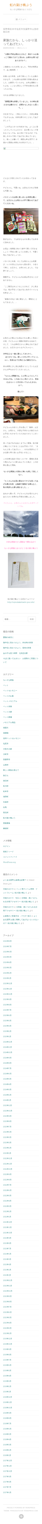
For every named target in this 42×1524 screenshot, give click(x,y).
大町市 (5, 754)
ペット (5, 685)
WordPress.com (31, 1511)
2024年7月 (7, 1068)
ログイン (6, 846)
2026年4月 (7, 962)
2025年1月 (7, 1036)
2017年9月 (7, 1476)
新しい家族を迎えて (11, 770)
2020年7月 (7, 1307)
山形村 (5, 765)
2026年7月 (7, 946)
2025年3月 (7, 1026)
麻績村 (5, 828)
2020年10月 (7, 1291)
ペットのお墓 (8, 696)
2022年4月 (7, 1201)
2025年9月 (7, 999)
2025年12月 (7, 983)
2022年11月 (7, 1164)
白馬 (5, 807)
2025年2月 (7, 1031)
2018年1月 (7, 1455)
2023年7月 (7, 1126)
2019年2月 (7, 1386)
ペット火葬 (7, 712)
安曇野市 (6, 759)
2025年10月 (7, 994)
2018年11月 (7, 1402)
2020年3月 (7, 1328)
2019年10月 (7, 1344)
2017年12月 (7, 1460)
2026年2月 (7, 973)
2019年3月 (7, 1381)
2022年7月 (7, 1185)
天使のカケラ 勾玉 (11, 898)
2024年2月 (7, 1095)
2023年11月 (7, 1105)
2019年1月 (7, 1391)
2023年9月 (7, 1116)
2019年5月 (7, 1370)
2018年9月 (7, 1413)
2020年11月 (7, 1285)
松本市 (5, 791)
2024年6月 (7, 1073)
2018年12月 (7, 1397)
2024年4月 (7, 1084)
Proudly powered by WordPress (21, 1508)
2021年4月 (7, 1264)
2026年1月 (7, 978)
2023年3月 (7, 1142)
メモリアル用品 (9, 722)
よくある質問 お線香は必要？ (14, 880)
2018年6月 (7, 1429)
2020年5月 (7, 1317)
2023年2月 (7, 1148)
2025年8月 (7, 1004)
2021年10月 (7, 1232)
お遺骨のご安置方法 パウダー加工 (17, 916)
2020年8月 (7, 1301)
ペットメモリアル (10, 701)
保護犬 (5, 727)
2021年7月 (7, 1248)
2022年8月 (7, 1179)
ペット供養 (7, 706)
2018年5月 (7, 1434)
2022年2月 (7, 1211)
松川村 (5, 786)
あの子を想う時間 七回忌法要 (15, 653)
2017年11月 (7, 1466)
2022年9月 (7, 1174)
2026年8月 (7, 941)
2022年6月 (7, 1190)
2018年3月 (7, 1444)
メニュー (22, 19)
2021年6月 (7, 1254)
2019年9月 (7, 1349)
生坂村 (5, 802)
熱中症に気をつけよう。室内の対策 (17, 648)
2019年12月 (7, 1338)
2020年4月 (7, 1322)
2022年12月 (7, 1158)
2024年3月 (7, 1089)
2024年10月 (7, 1052)
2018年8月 (7, 1418)
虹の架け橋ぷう (21, 5)
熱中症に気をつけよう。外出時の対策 (18, 642)
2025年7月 (7, 1010)
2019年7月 (7, 1360)
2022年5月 (7, 1195)
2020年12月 (7, 1280)
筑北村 (5, 812)
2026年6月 (7, 951)
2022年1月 (7, 1216)
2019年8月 (7, 1354)
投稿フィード (8, 851)
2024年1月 (7, 1100)
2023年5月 (7, 1137)
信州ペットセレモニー (12, 738)
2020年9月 (7, 1296)
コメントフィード (10, 857)
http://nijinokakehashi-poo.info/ (21, 602)
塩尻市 (5, 743)
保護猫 (5, 733)
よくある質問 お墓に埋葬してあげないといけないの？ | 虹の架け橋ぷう (21, 919)
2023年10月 (7, 1111)
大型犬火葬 (7, 749)
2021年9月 (7, 1238)
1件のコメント (22, 48)
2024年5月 (7, 1079)
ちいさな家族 (8, 680)
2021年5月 (7, 1259)
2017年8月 (7, 1482)
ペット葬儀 (7, 717)
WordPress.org (9, 862)
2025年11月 (7, 989)
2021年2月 (7, 1269)
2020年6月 (7, 1312)
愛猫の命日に (8, 637)
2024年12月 (7, 1042)
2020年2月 (7, 1333)
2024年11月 (7, 1047)
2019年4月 (7, 1376)
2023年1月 (7, 1153)
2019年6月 (7, 1365)
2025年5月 (7, 1020)
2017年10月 (7, 1471)
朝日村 (5, 780)
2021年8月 (7, 1243)
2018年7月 (7, 1423)
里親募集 (6, 823)
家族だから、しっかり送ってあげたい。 (20, 42)
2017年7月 (7, 1487)
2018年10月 (7, 1407)
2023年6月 (7, 1132)
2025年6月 (7, 1015)
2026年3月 (7, 967)
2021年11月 (7, 1227)
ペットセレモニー (10, 690)
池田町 (5, 796)
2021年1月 (7, 1275)
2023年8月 (7, 1121)
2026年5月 (7, 957)
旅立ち (5, 775)
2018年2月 (7, 1450)
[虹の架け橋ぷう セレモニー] (21, 1516)
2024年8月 (7, 1063)
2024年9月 (7, 1057)
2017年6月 (7, 1492)
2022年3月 (7, 1206)
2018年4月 (7, 1439)
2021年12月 (7, 1222)
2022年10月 (7, 1169)
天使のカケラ (8, 889)
